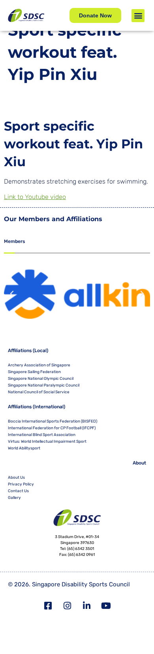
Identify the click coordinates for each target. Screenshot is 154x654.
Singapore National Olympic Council (40, 378)
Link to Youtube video (35, 197)
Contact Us (18, 491)
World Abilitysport (24, 448)
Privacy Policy (21, 484)
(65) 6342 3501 (80, 548)
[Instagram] (67, 605)
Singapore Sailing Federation (34, 372)
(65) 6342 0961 (81, 554)
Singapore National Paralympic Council (43, 385)
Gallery (14, 497)
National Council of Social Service (38, 392)
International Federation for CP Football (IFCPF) (52, 428)
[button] (138, 15)
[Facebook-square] (48, 605)
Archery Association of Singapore (39, 365)
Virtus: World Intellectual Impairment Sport (47, 441)
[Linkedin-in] (87, 605)
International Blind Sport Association (41, 434)
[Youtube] (106, 605)
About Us (16, 477)
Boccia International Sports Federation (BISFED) (52, 421)
